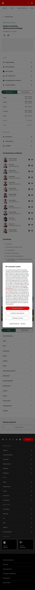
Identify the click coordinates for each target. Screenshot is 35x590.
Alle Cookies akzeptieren (17, 308)
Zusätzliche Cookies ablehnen (17, 313)
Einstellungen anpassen (17, 318)
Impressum (23, 323)
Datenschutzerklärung (14, 323)
